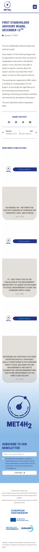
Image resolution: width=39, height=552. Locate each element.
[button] (35, 7)
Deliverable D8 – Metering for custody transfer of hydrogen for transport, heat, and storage (19, 210)
